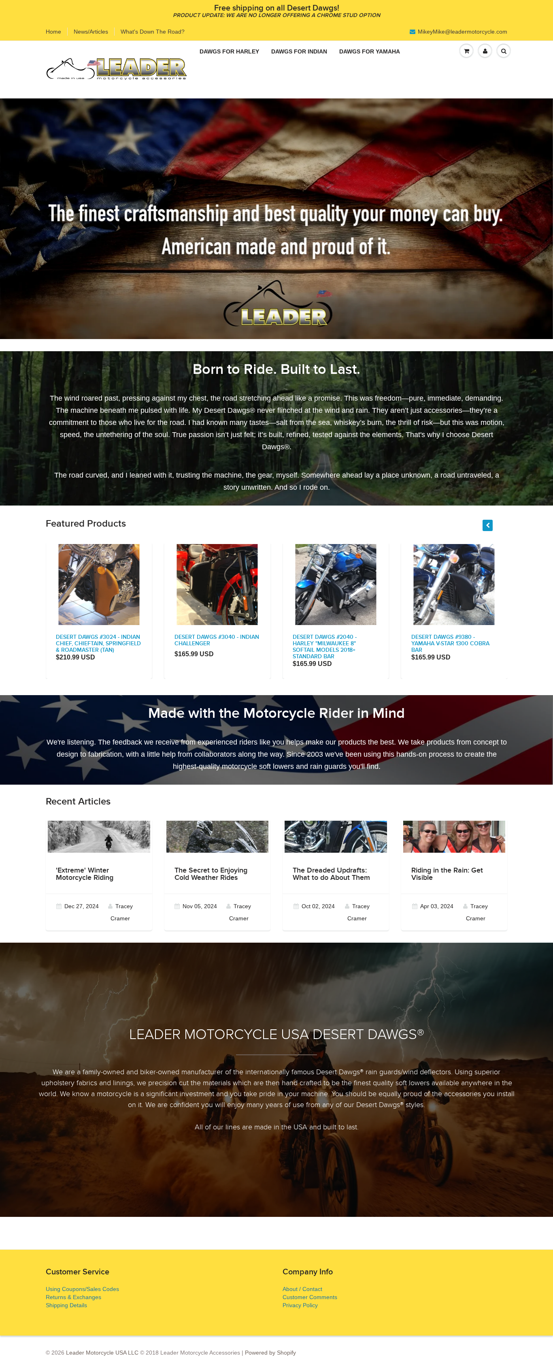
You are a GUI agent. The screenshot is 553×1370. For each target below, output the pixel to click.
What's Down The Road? (153, 31)
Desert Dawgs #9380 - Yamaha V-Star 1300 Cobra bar (450, 643)
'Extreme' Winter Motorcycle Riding (84, 874)
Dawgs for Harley (229, 51)
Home (53, 31)
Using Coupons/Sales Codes (82, 1289)
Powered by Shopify (270, 1352)
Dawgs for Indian (299, 51)
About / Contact (302, 1289)
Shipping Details (66, 1305)
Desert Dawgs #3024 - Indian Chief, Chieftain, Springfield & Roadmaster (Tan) (98, 643)
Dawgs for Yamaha (369, 51)
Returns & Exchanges (73, 1297)
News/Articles (91, 31)
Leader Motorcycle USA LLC (102, 1352)
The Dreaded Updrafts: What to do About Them (331, 874)
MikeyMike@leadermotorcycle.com (462, 31)
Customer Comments (310, 1297)
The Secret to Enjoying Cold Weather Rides (210, 874)
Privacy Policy (300, 1305)
